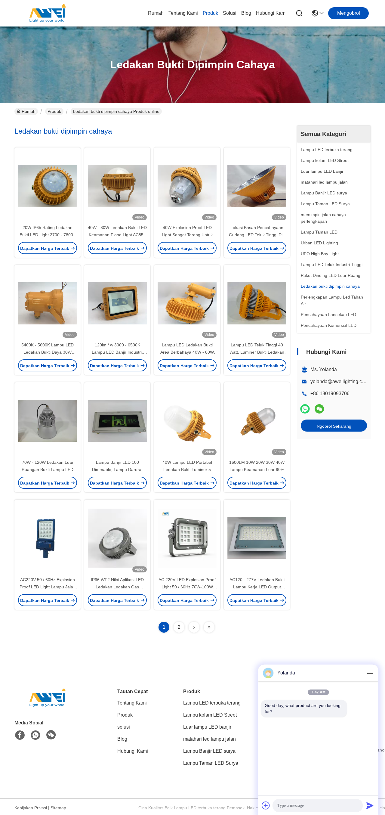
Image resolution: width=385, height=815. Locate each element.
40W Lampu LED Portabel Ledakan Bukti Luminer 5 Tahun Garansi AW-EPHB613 (187, 469)
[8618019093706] (35, 735)
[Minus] (370, 673)
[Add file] (266, 805)
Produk (210, 13)
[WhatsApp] (305, 408)
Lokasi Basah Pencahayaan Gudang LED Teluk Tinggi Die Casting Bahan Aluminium (257, 234)
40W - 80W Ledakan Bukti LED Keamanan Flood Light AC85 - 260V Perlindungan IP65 (117, 234)
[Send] (370, 805)
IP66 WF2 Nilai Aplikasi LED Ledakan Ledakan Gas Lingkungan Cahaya (117, 587)
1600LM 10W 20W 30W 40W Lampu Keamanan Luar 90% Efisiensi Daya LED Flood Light (257, 469)
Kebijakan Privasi (30, 807)
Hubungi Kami (271, 13)
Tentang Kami (183, 13)
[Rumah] (47, 705)
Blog (246, 13)
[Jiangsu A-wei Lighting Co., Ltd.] (47, 13)
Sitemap (58, 807)
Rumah (156, 13)
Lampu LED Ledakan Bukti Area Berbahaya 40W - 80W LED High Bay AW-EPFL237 (187, 352)
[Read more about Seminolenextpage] (194, 627)
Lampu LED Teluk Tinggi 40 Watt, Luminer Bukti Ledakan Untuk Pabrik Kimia (256, 352)
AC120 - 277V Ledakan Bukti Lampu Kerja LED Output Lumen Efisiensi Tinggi (257, 587)
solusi (229, 13)
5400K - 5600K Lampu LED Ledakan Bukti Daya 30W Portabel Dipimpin (47, 352)
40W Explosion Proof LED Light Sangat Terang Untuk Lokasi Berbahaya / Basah (187, 234)
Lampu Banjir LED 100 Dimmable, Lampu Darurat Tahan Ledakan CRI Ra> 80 (117, 469)
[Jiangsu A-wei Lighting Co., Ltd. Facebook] (19, 735)
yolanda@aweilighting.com (339, 381)
